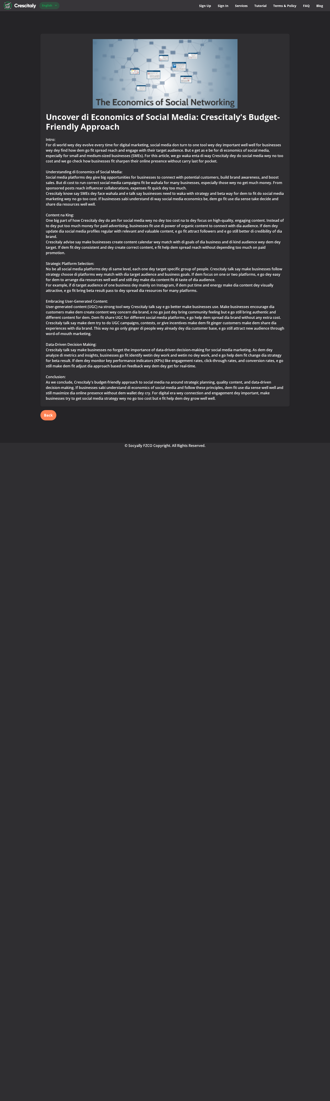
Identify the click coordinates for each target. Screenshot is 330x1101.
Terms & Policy (284, 6)
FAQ (306, 6)
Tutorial (260, 6)
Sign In (223, 6)
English (47, 5)
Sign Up (205, 6)
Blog (319, 6)
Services (241, 6)
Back (48, 415)
